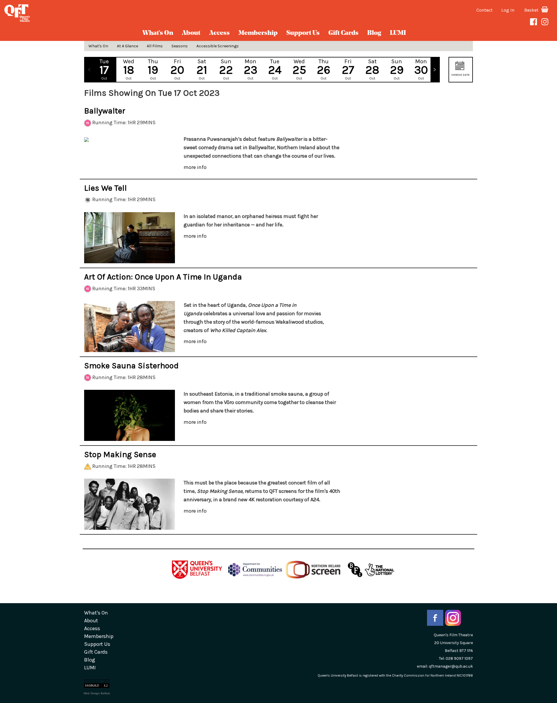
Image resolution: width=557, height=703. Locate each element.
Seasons (179, 46)
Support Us (303, 33)
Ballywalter (104, 111)
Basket (532, 10)
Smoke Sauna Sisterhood (131, 365)
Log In (507, 10)
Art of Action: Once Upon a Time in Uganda (163, 277)
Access (219, 33)
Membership (258, 33)
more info (195, 167)
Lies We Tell (105, 188)
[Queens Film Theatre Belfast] (92, 13)
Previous (89, 69)
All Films (155, 46)
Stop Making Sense (120, 454)
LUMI (398, 33)
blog (374, 33)
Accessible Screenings (217, 46)
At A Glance (127, 46)
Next (435, 69)
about (191, 33)
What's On (157, 33)
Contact (484, 10)
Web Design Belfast (97, 693)
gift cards (343, 33)
